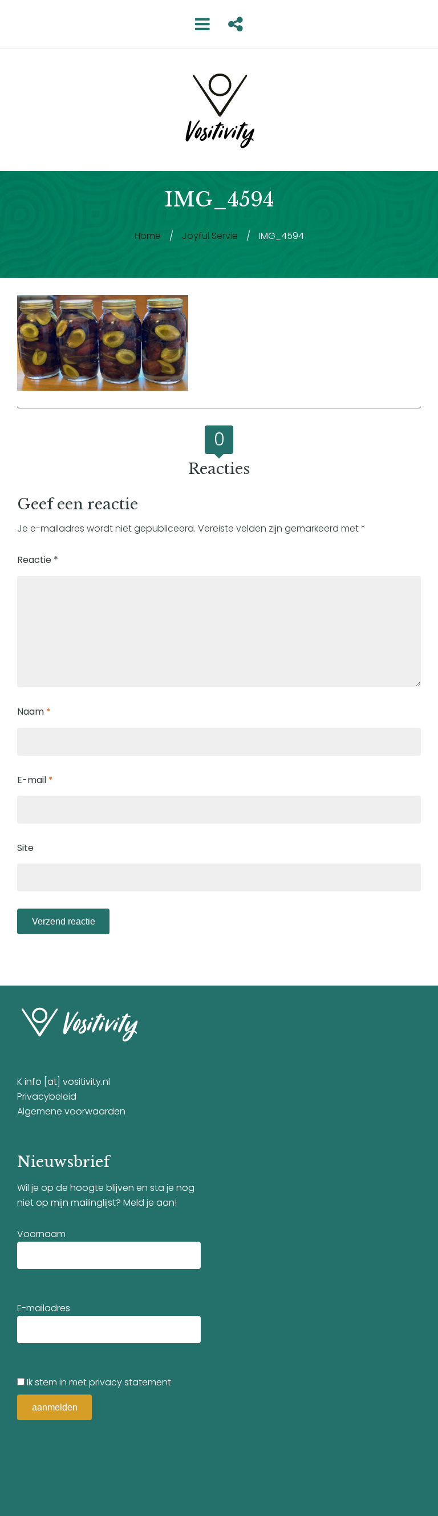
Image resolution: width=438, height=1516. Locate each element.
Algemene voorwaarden (71, 1111)
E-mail (34, 780)
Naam (33, 711)
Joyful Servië (210, 235)
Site (25, 847)
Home (148, 235)
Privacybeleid (46, 1096)
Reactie (37, 559)
